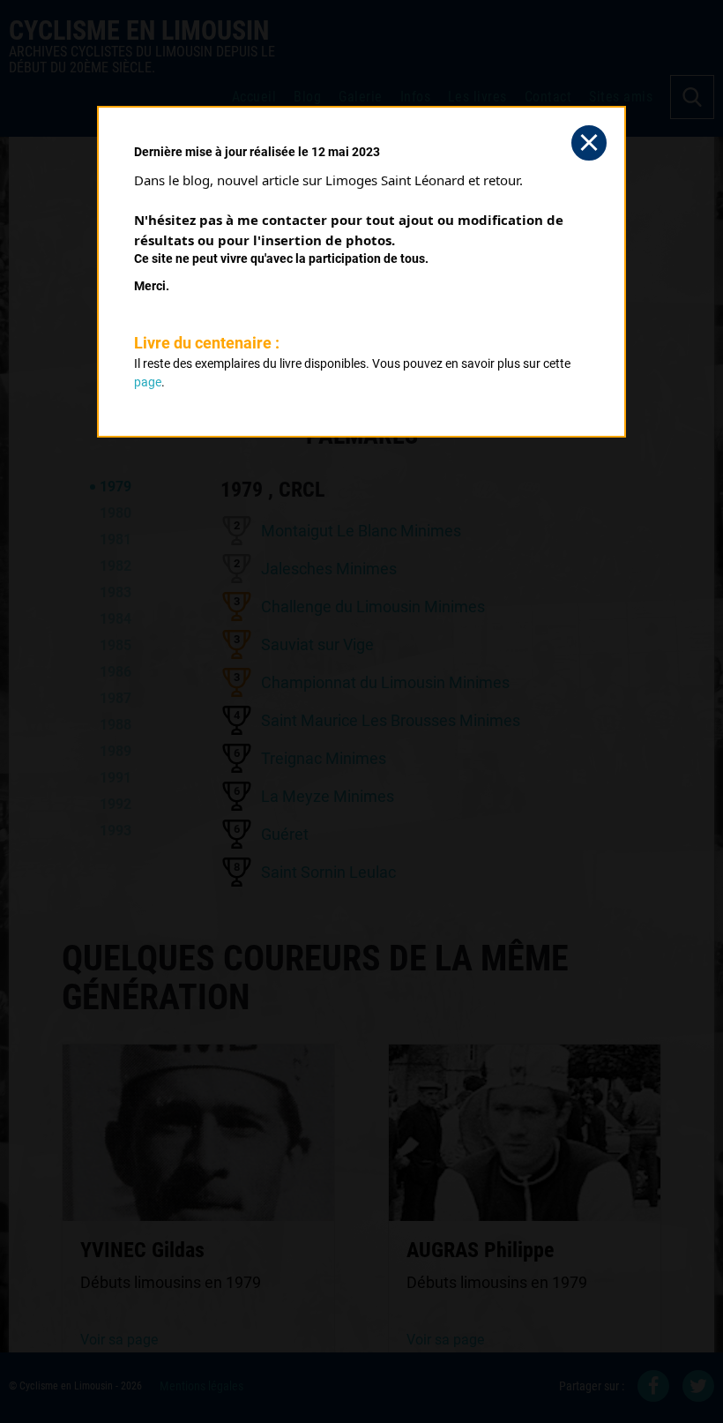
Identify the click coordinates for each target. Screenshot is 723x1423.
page (147, 382)
